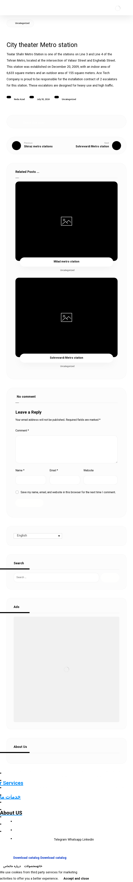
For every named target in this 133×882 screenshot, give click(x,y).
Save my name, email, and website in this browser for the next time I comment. (68, 492)
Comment (22, 431)
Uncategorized (69, 99)
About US (11, 813)
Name (19, 471)
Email (54, 471)
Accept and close (76, 878)
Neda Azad (19, 99)
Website (88, 471)
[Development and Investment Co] (117, 8)
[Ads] (66, 669)
